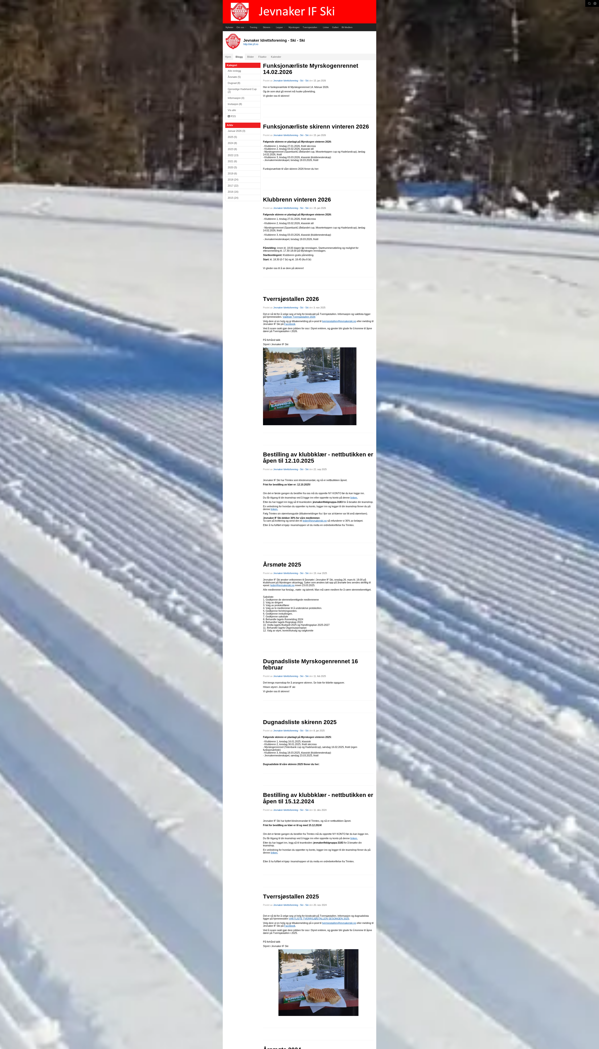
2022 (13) (233, 155)
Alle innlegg (234, 71)
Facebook (289, 324)
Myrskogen (294, 27)
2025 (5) (232, 137)
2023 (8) (232, 149)
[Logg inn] (595, 3)
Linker (326, 27)
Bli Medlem (347, 27)
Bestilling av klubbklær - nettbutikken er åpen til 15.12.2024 (318, 798)
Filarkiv (262, 57)
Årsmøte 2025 (282, 564)
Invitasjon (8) (235, 104)
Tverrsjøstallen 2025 (291, 896)
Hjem (228, 57)
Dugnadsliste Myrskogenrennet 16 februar (310, 664)
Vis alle (232, 110)
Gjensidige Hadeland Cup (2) (242, 90)
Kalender (276, 57)
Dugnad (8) (234, 83)
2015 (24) (233, 198)
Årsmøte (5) (234, 77)
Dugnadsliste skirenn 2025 (300, 722)
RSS (233, 116)
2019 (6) (232, 173)
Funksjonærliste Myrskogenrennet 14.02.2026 (310, 69)
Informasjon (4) (236, 98)
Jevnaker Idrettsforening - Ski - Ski (291, 80)
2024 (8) (232, 143)
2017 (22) (233, 185)
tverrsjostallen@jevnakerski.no (339, 321)
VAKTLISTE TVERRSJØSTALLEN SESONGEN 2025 (319, 918)
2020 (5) (232, 167)
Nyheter (229, 27)
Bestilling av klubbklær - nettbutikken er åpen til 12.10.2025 (318, 457)
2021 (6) (232, 161)
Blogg (239, 57)
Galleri (335, 27)
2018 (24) (233, 179)
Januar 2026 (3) (236, 131)
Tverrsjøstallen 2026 (291, 299)
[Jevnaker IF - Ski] (299, 11)
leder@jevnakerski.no (315, 520)
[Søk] (589, 3)
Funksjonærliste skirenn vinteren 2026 (316, 126)
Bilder (250, 57)
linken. (354, 838)
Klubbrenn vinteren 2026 (297, 199)
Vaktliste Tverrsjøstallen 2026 (299, 317)
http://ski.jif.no (250, 44)
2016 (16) (233, 191)
